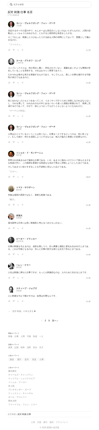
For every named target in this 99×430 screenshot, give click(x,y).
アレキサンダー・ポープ (19, 389)
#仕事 (88, 83)
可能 (29, 336)
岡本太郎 (12, 401)
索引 (45, 422)
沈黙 (29, 347)
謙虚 (12, 359)
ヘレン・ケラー (23, 265)
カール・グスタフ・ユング (28, 60)
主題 (39, 422)
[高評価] (9, 50)
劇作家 (19, 190)
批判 (27, 359)
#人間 (88, 50)
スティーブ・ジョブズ (26, 288)
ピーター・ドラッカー (26, 239)
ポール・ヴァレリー (17, 397)
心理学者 (19, 63)
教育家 (19, 267)
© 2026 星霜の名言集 (49, 427)
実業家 (19, 218)
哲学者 (19, 155)
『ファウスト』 (15, 44)
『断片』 (12, 199)
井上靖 (11, 386)
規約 (52, 422)
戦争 (23, 347)
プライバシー (62, 422)
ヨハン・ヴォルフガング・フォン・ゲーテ (35, 23)
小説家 (19, 25)
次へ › (55, 320)
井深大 (19, 215)
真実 (10, 347)
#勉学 (88, 177)
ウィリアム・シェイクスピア (21, 378)
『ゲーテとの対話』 (17, 111)
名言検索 (12, 414)
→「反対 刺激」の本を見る (21, 311)
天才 (41, 347)
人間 (23, 336)
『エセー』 (13, 171)
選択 (19, 359)
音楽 (34, 359)
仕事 (16, 336)
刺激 (10, 336)
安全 (35, 347)
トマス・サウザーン (25, 187)
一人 (41, 336)
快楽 (35, 336)
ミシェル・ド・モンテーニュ (29, 153)
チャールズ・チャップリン (20, 375)
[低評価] (14, 50)
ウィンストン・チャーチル (20, 393)
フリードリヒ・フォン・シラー (22, 404)
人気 (33, 422)
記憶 (16, 347)
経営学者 (19, 241)
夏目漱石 (12, 371)
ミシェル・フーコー (17, 382)
